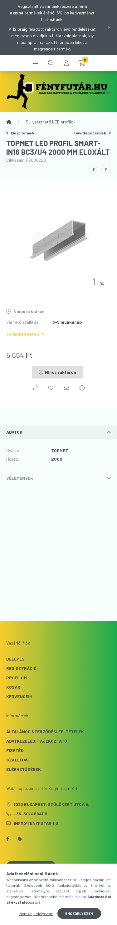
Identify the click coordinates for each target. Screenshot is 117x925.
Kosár (13, 687)
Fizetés (14, 750)
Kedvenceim (19, 696)
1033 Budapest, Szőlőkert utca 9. (51, 804)
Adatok (14, 432)
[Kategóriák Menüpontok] (35, 63)
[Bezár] (109, 27)
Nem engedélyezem (36, 913)
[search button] (51, 63)
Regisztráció (21, 668)
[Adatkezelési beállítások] (20, 839)
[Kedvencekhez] (51, 388)
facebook (7, 839)
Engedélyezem (79, 913)
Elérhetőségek (23, 769)
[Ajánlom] (66, 388)
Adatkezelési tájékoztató (36, 741)
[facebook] (93, 169)
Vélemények (19, 478)
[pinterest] (106, 169)
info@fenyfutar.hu (36, 823)
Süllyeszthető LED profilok (51, 121)
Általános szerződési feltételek (45, 731)
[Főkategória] (8, 121)
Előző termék (22, 133)
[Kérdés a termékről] (82, 388)
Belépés (15, 658)
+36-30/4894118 (107, 91)
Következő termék (90, 133)
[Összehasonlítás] (35, 388)
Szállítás (17, 759)
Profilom (16, 677)
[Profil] (66, 63)
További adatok (22, 334)
